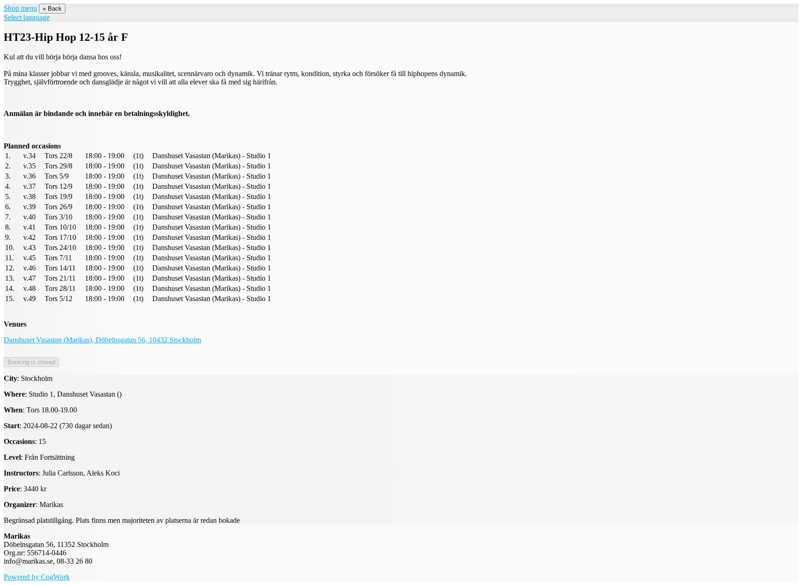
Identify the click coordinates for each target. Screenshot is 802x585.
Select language (27, 17)
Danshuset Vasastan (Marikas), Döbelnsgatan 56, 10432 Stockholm (102, 340)
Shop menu (20, 8)
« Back (52, 8)
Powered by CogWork (37, 577)
